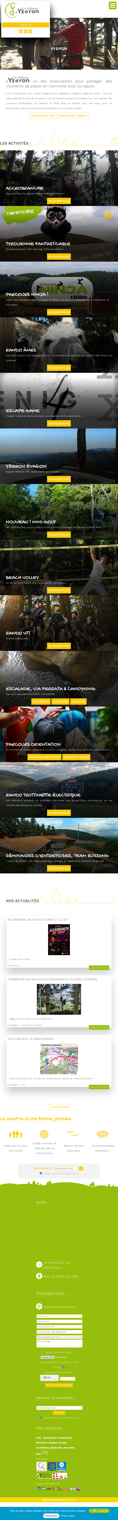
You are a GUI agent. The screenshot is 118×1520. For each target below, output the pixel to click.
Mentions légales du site (51, 1442)
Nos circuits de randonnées (31, 1039)
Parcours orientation (44, 757)
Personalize (51, 1515)
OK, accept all (100, 1510)
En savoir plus (59, 200)
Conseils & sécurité (31, 1025)
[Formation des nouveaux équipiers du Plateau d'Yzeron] (59, 1013)
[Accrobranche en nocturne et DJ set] (59, 954)
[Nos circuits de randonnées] (59, 1073)
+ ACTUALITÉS (59, 1107)
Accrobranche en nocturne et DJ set (38, 919)
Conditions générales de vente (55, 1447)
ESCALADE (78, 701)
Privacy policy (68, 1515)
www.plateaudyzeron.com (55, 1500)
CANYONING (60, 701)
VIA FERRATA (41, 701)
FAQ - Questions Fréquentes (54, 1437)
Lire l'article (99, 967)
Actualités (12, 965)
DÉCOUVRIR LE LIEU (43, 115)
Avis (39, 1453)
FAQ (23, 1085)
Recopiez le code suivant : (59, 1372)
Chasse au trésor (76, 757)
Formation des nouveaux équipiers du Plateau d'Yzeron (52, 979)
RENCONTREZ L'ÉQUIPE (73, 115)
